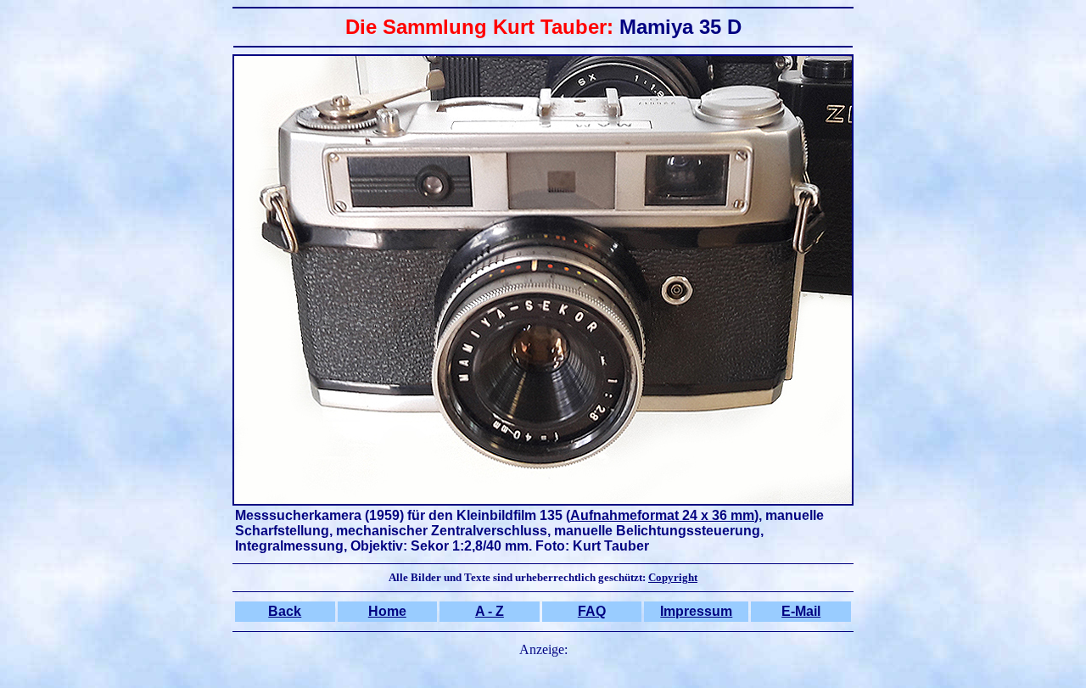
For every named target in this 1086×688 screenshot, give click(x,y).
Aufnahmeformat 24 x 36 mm (662, 515)
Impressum (696, 611)
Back (284, 611)
